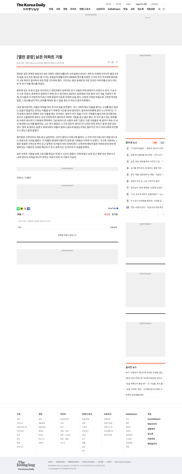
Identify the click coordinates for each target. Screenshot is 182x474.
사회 (58, 9)
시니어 (62, 443)
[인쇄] (112, 62)
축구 (83, 450)
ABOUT (50, 462)
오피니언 (20, 446)
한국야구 (85, 431)
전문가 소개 (108, 427)
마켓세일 (129, 443)
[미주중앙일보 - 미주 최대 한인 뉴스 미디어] (31, 7)
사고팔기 (129, 439)
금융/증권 (42, 427)
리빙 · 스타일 (65, 435)
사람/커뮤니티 (22, 427)
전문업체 (129, 435)
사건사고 (20, 423)
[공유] (116, 62)
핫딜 (125, 9)
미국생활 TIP (108, 431)
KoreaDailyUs (154, 418)
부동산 (41, 435)
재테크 (41, 431)
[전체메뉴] (159, 9)
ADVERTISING (60, 462)
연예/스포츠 (85, 9)
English (128, 4)
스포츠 (84, 427)
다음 (163, 214)
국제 (18, 443)
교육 (132, 9)
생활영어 (151, 428)
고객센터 (109, 462)
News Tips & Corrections (123, 462)
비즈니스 (42, 439)
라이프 (73, 9)
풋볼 (83, 443)
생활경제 (42, 423)
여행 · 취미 (64, 431)
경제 (65, 9)
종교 (62, 427)
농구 (83, 439)
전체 (51, 9)
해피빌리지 (152, 443)
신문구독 (108, 4)
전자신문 (118, 4)
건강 (62, 423)
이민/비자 (20, 431)
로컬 (162, 142)
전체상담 (107, 419)
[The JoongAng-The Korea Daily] (26, 465)
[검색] (163, 9)
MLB (84, 435)
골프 (83, 446)
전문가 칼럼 (108, 423)
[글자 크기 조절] (108, 62)
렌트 (127, 423)
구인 (127, 419)
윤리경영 (100, 462)
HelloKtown (114, 9)
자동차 (41, 443)
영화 (83, 423)
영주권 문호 (108, 435)
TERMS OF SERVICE (88, 462)
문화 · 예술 (64, 439)
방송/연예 (85, 419)
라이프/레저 (64, 419)
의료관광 (151, 9)
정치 (18, 439)
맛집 (127, 446)
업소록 (141, 9)
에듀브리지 (152, 423)
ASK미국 (100, 9)
